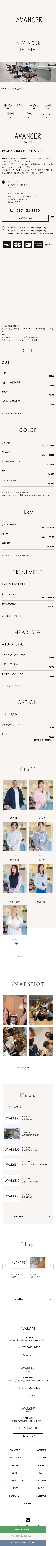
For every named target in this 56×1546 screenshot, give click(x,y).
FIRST (41, 1465)
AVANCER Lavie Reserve (23, 1536)
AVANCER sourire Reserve (22, 1543)
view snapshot (23, 1068)
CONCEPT (15, 1450)
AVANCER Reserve (22, 1529)
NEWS (28, 114)
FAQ (41, 1473)
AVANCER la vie (14, 1458)
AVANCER (41, 1450)
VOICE (15, 1473)
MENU (34, 105)
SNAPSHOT (14, 1496)
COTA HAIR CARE (14, 1480)
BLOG (46, 114)
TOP (4, 89)
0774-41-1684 (28, 1347)
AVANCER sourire (41, 1458)
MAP (20, 105)
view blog (19, 1299)
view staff (21, 957)
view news (18, 1216)
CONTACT (41, 1496)
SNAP (10, 114)
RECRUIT (28, 1503)
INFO (8, 105)
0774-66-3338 (28, 1428)
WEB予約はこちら (25, 218)
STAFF (48, 105)
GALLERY (41, 1480)
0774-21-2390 (28, 210)
